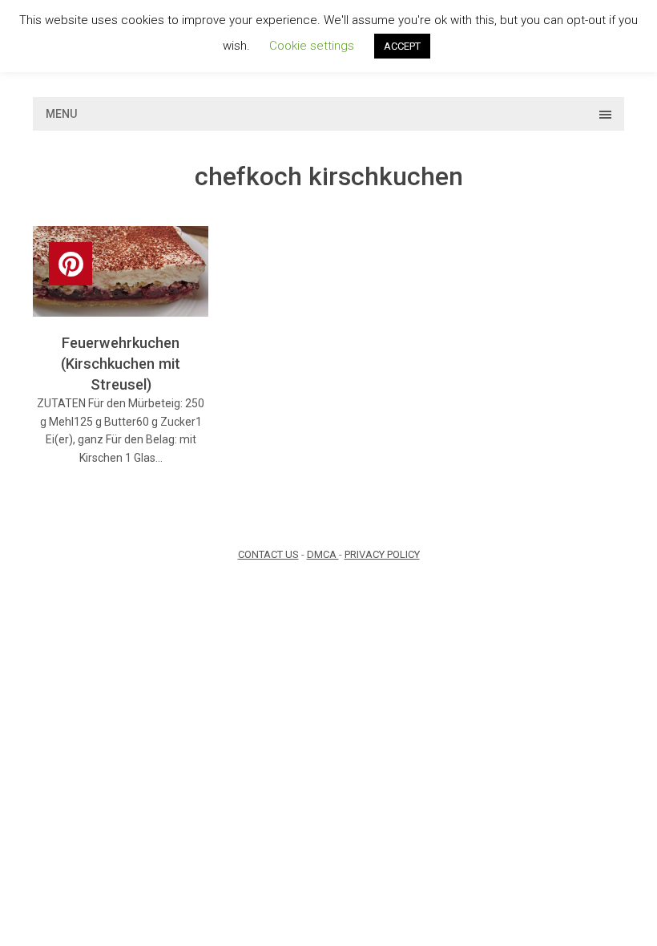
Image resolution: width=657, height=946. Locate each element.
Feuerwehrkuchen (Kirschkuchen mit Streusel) (120, 363)
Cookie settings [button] (311, 45)
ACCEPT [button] (402, 46)
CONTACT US (268, 554)
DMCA (323, 554)
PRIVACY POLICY (382, 554)
